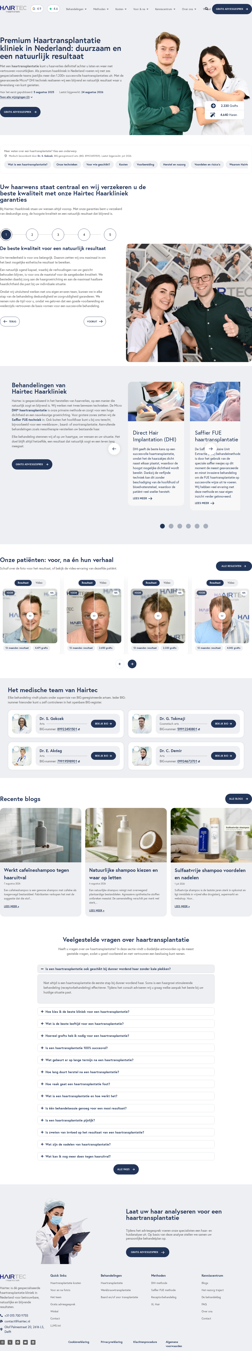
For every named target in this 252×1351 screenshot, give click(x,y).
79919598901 (67, 761)
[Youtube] (25, 1342)
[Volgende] (132, 664)
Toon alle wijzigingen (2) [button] (15, 97)
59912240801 (187, 729)
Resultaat (23, 582)
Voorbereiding (145, 164)
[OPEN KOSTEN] (125, 9)
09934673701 (187, 761)
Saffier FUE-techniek (26, 419)
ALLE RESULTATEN (231, 566)
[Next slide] (211, 449)
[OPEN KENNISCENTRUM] (174, 9)
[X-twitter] (10, 1342)
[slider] (30, 616)
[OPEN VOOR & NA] (147, 9)
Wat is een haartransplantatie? (27, 164)
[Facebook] (17, 1342)
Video (39, 582)
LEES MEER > (11, 906)
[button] (162, 526)
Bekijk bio (101, 723)
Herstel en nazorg (174, 164)
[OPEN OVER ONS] (195, 9)
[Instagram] (2, 1342)
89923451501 (67, 729)
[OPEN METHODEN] (107, 9)
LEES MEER (140, 498)
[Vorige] (120, 664)
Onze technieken (67, 164)
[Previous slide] (114, 449)
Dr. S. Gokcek (45, 155)
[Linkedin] (33, 1342)
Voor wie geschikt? (98, 164)
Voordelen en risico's (207, 164)
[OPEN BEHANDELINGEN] (85, 9)
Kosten (123, 164)
